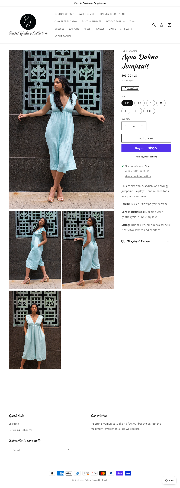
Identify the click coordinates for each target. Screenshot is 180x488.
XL (136, 111)
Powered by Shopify (100, 480)
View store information (138, 176)
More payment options (146, 156)
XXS (127, 103)
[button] (154, 25)
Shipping (14, 423)
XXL (149, 111)
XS (139, 103)
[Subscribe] (68, 450)
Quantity (125, 118)
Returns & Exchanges (20, 429)
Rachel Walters (84, 480)
